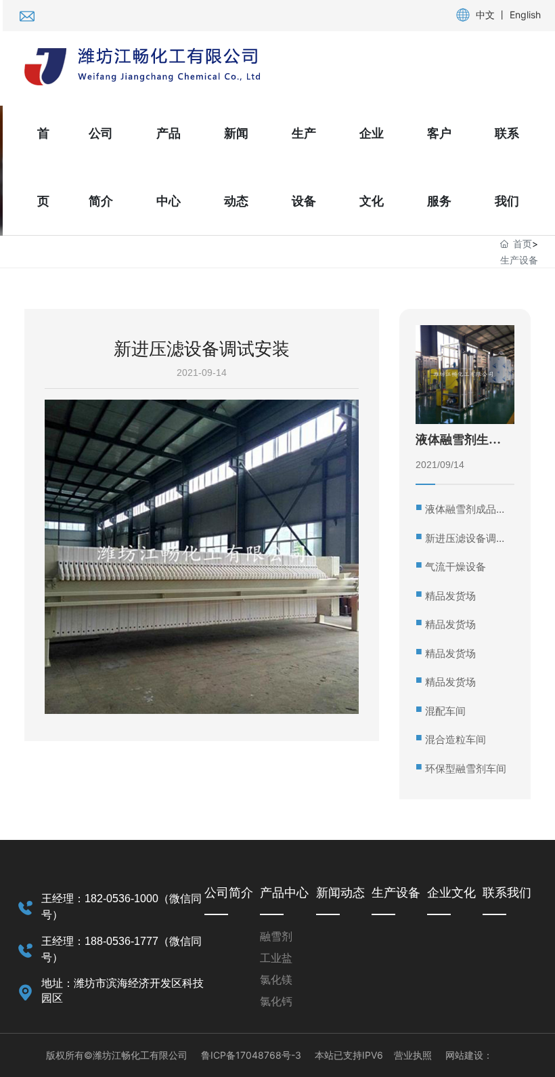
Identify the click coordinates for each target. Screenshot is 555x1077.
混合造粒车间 (455, 739)
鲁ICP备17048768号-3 (251, 1055)
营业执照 (413, 1055)
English (525, 14)
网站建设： (469, 1055)
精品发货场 (450, 595)
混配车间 (445, 710)
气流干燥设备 (455, 566)
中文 (485, 14)
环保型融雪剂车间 (465, 768)
